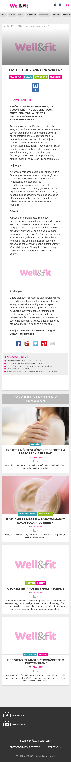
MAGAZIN (16, 26)
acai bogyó (16, 77)
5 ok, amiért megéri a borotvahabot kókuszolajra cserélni (35, 521)
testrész (35, 444)
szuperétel (55, 77)
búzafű (28, 77)
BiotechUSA (30, 654)
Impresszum (54, 747)
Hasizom (56, 15)
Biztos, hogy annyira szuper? (36, 26)
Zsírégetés (31, 15)
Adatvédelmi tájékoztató (25, 747)
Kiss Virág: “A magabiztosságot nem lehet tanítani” (35, 661)
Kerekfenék (44, 15)
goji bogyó (41, 77)
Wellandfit (23, 100)
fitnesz (43, 654)
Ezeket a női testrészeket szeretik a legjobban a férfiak (35, 451)
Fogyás (12, 15)
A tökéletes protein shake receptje (35, 588)
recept (41, 583)
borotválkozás (27, 514)
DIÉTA (3, 15)
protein (30, 583)
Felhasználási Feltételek (35, 740)
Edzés (21, 15)
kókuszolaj (45, 514)
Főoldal (5, 26)
